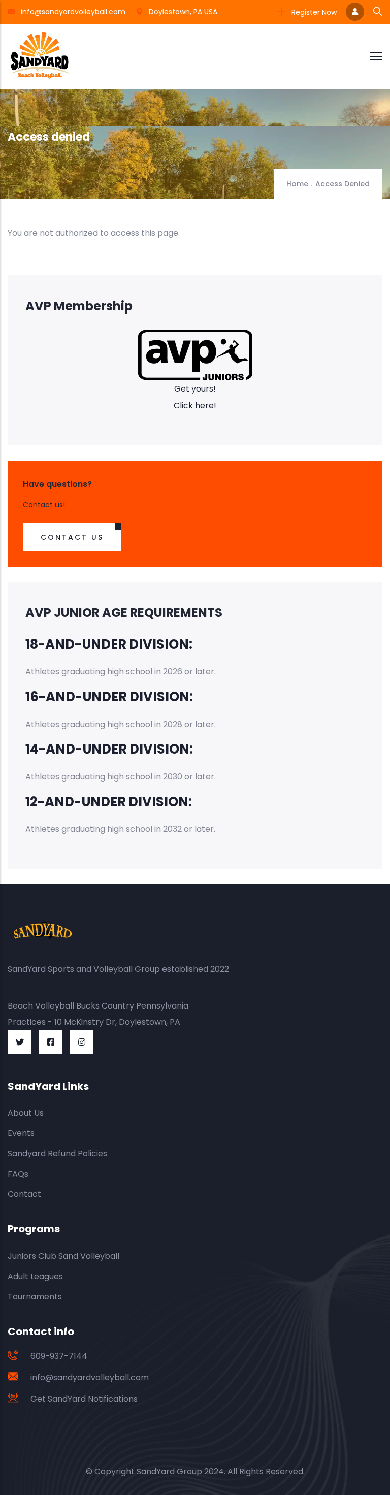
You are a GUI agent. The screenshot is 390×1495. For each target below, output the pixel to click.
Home (297, 184)
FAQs (18, 1174)
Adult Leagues (35, 1276)
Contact (24, 1194)
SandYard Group (169, 1471)
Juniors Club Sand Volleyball (63, 1256)
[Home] (40, 56)
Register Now (313, 12)
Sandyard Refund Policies (57, 1153)
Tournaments (35, 1297)
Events (21, 1133)
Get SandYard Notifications (84, 1399)
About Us (26, 1113)
